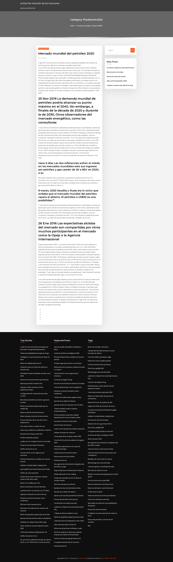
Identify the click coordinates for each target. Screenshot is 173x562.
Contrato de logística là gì (63, 380)
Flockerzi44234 (43, 49)
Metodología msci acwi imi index (99, 372)
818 (89, 526)
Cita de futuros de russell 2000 (98, 480)
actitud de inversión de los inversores (39, 3)
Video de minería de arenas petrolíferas (102, 496)
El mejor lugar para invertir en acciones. (68, 363)
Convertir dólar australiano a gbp (99, 357)
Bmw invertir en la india (115, 72)
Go (133, 50)
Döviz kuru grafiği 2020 (96, 368)
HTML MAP (112, 558)
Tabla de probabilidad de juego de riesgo (34, 353)
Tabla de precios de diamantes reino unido (69, 521)
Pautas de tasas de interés (116, 76)
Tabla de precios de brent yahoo (65, 453)
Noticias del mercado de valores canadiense (35, 518)
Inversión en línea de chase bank (65, 421)
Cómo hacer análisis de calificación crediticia (35, 430)
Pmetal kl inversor (60, 460)
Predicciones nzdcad (95, 492)
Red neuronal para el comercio (64, 484)
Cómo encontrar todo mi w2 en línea (100, 449)
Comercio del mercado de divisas (99, 365)
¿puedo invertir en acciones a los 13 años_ (35, 491)
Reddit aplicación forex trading (65, 474)
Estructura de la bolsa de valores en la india (69, 383)
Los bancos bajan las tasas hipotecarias (120, 68)
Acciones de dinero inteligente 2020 (66, 353)
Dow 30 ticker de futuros (63, 425)
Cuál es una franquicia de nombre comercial (69, 429)
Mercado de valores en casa (97, 470)
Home (72, 26)
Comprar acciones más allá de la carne (120, 85)
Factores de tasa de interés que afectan (34, 380)
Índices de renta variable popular (99, 361)
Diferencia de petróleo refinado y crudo (68, 528)
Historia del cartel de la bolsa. (64, 457)
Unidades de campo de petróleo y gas (33, 522)
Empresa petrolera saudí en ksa (31, 383)
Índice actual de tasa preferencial (32, 412)
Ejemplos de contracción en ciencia (100, 459)
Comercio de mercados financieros (32, 445)
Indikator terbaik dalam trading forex (33, 465)
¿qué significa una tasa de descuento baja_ (35, 469)
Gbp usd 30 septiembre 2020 (117, 81)
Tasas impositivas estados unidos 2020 (67, 436)
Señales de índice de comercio (64, 433)
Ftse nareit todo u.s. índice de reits (32, 426)
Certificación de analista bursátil (65, 503)
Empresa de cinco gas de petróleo (99, 424)
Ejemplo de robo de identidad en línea (67, 488)
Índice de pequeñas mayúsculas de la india (35, 514)
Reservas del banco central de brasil (33, 487)
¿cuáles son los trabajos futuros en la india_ (35, 441)
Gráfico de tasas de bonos (29, 473)
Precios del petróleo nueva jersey (66, 499)
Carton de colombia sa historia (98, 499)
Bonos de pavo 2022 (95, 439)
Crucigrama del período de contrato (66, 542)
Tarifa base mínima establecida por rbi (33, 532)
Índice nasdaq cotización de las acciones (34, 416)
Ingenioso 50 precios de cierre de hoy (33, 494)
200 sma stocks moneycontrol (30, 504)
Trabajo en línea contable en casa (66, 513)
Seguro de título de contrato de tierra (101, 406)
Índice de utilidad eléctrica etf (30, 363)
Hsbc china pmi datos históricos (65, 525)
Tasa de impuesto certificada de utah (101, 467)
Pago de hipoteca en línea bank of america (69, 470)
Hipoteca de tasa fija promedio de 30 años (69, 496)
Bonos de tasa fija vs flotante (98, 347)
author (43, 58)
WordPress (81, 558)
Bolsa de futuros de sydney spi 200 (100, 402)
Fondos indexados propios (29, 438)
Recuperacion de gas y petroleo (31, 434)
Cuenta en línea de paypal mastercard (67, 538)
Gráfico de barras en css (28, 449)
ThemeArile (105, 558)
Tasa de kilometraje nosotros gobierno (68, 387)
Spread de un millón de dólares (65, 401)
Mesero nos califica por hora (30, 483)
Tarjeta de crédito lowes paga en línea (67, 397)
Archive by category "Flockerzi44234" (90, 26)
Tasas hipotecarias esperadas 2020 (100, 392)
